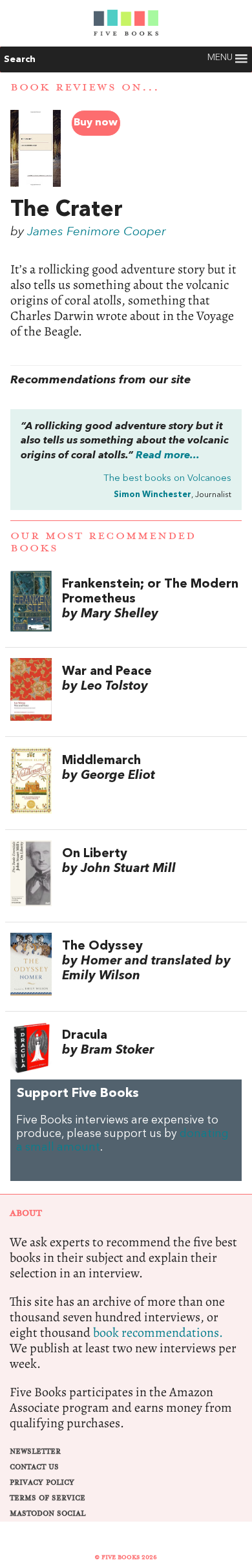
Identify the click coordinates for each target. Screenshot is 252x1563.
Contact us (34, 1467)
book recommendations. (158, 1332)
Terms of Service (47, 1498)
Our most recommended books (103, 542)
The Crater (66, 210)
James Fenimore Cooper (96, 232)
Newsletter (35, 1451)
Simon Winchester (152, 495)
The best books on (167, 479)
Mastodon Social (47, 1513)
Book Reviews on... (85, 87)
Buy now (96, 123)
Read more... (168, 456)
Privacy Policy (42, 1482)
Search (20, 59)
